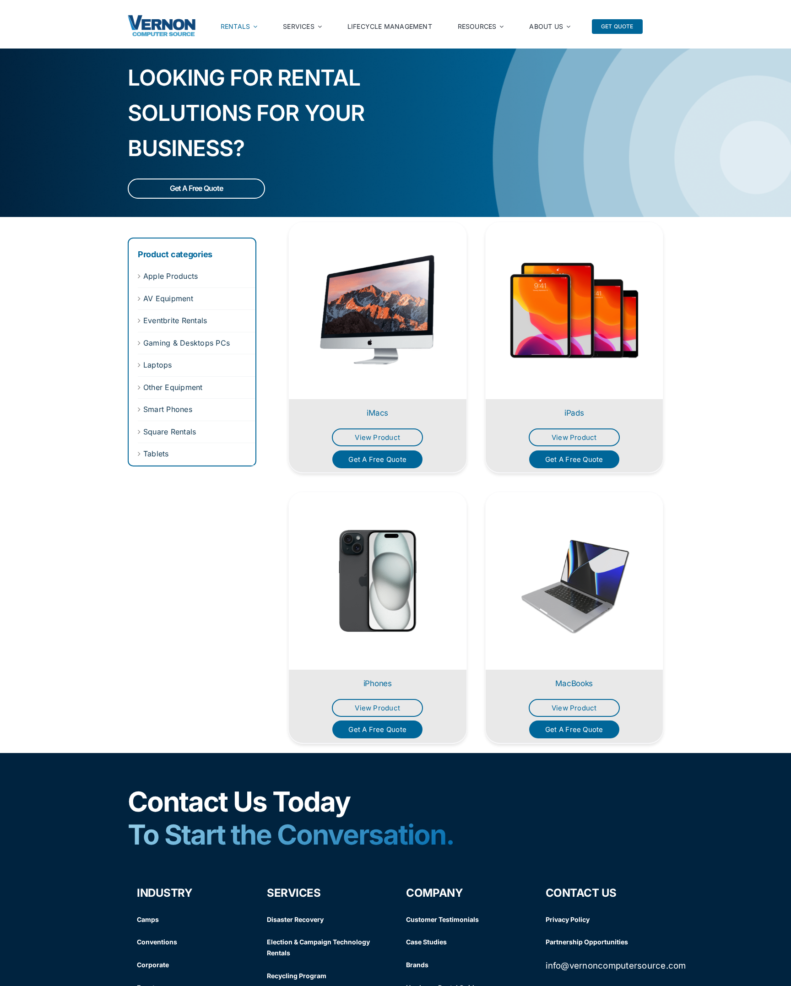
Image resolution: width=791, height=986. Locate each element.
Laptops (157, 364)
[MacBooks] (574, 581)
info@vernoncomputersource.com (616, 965)
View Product (377, 437)
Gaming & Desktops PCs (186, 342)
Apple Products (170, 276)
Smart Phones (167, 409)
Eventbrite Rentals (175, 320)
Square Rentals (169, 431)
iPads (574, 412)
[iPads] (574, 311)
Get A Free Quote (196, 188)
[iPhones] (377, 581)
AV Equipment (168, 298)
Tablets (156, 453)
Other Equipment (173, 387)
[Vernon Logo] (162, 18)
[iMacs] (377, 311)
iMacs (377, 412)
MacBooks (574, 683)
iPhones (377, 683)
